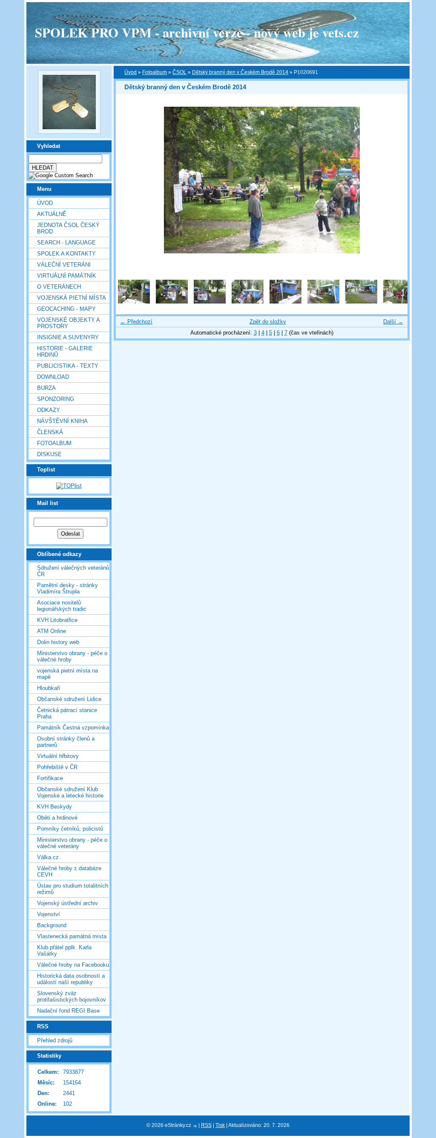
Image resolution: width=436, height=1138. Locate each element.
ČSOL (179, 72)
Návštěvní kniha (62, 421)
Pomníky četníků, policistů (70, 829)
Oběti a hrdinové (57, 817)
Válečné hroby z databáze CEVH (69, 871)
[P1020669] (172, 301)
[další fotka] (393, 180)
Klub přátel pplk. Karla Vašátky (64, 950)
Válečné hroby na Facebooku (73, 965)
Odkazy (48, 410)
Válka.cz (48, 857)
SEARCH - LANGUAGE (66, 242)
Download (53, 377)
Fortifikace (50, 778)
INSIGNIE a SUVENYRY (68, 337)
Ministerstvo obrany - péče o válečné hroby (72, 656)
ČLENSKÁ (50, 432)
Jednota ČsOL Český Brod (68, 228)
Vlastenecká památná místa (71, 936)
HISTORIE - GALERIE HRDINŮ (65, 351)
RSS (206, 1125)
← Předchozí (136, 321)
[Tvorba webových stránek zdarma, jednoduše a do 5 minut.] (195, 1126)
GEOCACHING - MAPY (66, 309)
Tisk (220, 1125)
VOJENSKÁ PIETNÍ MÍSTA (71, 298)
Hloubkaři (48, 688)
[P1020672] (285, 301)
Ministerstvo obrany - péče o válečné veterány (72, 843)
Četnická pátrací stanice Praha (67, 713)
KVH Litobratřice (57, 620)
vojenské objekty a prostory (68, 323)
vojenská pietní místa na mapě (67, 673)
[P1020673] (323, 301)
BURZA (46, 388)
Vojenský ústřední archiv (67, 903)
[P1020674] (361, 301)
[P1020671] (248, 301)
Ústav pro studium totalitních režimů (72, 889)
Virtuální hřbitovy (58, 756)
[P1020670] (210, 301)
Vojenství (48, 914)
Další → (393, 321)
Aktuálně (51, 214)
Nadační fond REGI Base (68, 1010)
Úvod (45, 203)
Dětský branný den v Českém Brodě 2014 (240, 72)
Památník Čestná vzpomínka (73, 727)
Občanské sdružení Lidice (69, 699)
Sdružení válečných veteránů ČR (73, 571)
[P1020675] (399, 301)
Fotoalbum (54, 443)
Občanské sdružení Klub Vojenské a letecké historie (70, 792)
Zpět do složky (268, 321)
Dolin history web (58, 642)
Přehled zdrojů (54, 1040)
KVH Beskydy (54, 806)
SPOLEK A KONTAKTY (66, 253)
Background (51, 925)
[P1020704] (134, 301)
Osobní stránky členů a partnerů (66, 741)
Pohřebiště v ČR (57, 767)
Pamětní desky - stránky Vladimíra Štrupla (67, 588)
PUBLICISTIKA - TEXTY (67, 366)
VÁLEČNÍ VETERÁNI (64, 264)
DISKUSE (49, 454)
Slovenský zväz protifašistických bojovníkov (71, 996)
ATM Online (51, 631)
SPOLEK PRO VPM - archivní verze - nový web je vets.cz (197, 32)
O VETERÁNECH (59, 287)
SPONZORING (55, 399)
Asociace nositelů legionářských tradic (61, 605)
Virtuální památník (66, 275)
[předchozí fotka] (129, 180)
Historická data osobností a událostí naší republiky (71, 979)
